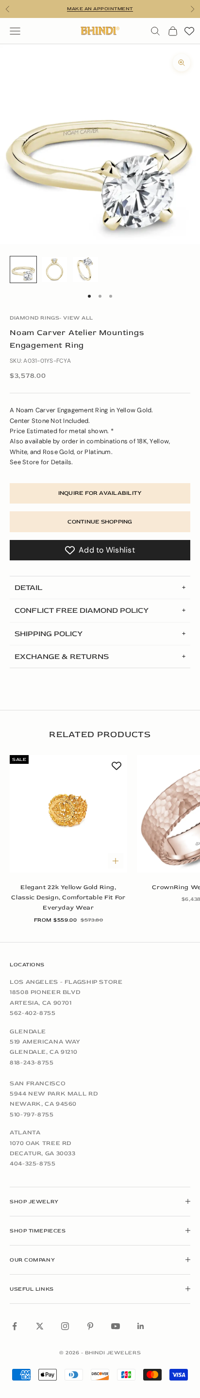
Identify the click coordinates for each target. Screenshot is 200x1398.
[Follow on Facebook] (14, 1326)
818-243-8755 (32, 1062)
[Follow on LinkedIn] (141, 1326)
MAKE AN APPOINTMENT (100, 9)
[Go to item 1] (23, 269)
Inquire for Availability (100, 493)
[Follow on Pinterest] (90, 1326)
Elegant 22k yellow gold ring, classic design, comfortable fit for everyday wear (68, 897)
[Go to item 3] (85, 269)
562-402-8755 (33, 1013)
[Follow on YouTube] (115, 1326)
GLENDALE (28, 1031)
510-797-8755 (32, 1114)
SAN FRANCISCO (38, 1083)
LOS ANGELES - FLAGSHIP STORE (66, 982)
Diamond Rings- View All (51, 318)
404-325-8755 (33, 1163)
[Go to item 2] (54, 269)
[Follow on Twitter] (40, 1326)
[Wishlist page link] (189, 31)
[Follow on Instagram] (65, 1326)
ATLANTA (25, 1132)
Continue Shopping (99, 521)
